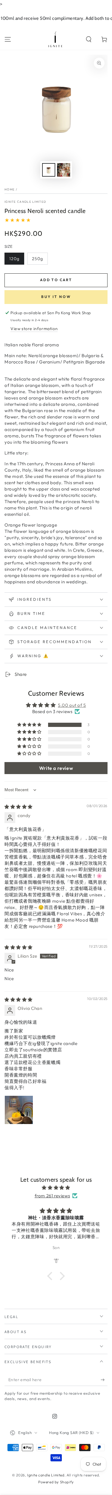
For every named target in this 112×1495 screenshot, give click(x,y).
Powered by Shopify (56, 1482)
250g (37, 258)
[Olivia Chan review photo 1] (18, 1109)
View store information (34, 328)
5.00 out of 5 (72, 705)
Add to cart (56, 280)
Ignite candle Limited (25, 202)
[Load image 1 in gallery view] (48, 170)
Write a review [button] (56, 768)
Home (9, 189)
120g (14, 258)
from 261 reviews (52, 1196)
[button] (88, 39)
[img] (18, 807)
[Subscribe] (104, 1380)
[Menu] (8, 39)
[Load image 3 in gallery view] (63, 170)
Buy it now (56, 296)
